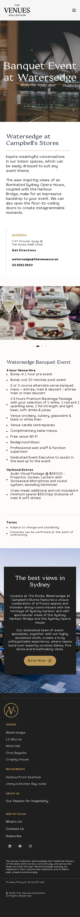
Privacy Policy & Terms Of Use (25, 882)
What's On (14, 822)
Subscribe (14, 836)
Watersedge (16, 732)
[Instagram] (30, 846)
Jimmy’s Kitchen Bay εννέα (26, 784)
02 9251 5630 (22, 265)
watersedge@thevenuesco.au (35, 259)
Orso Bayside (16, 753)
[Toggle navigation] (64, 10)
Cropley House (17, 759)
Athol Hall (13, 746)
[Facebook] (20, 846)
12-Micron (14, 739)
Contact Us (15, 829)
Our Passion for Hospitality (27, 801)
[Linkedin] (10, 846)
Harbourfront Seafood (23, 777)
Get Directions (24, 250)
